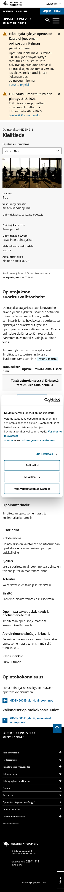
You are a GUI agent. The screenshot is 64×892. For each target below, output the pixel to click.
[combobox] (32, 151)
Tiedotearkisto (9, 759)
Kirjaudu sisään (52, 11)
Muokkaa (30, 476)
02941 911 (32, 861)
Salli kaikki (32, 465)
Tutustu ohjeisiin (20, 85)
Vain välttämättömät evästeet (32, 488)
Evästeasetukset (10, 823)
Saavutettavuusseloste (13, 816)
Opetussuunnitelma (15, 144)
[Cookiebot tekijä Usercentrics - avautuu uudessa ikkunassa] (45, 400)
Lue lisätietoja (44, 453)
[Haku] (47, 20)
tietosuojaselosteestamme (38, 439)
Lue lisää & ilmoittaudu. (24, 115)
